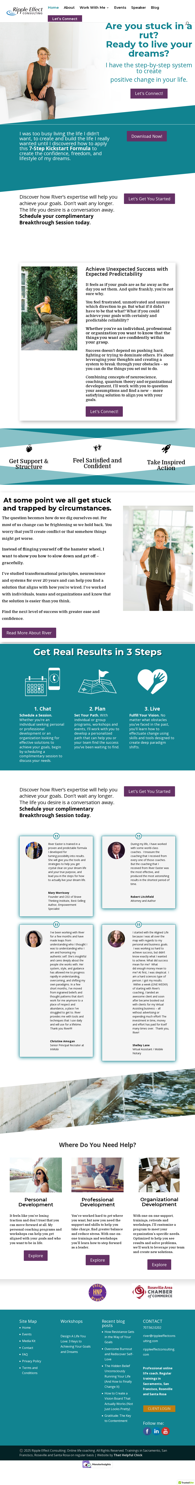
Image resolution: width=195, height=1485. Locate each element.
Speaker (138, 8)
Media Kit (28, 1341)
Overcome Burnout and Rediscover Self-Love (119, 1354)
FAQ (25, 1354)
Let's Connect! (149, 93)
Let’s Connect (64, 19)
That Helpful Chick (128, 1455)
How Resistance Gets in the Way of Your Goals (119, 1337)
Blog (155, 8)
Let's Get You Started (149, 198)
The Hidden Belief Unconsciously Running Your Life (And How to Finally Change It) (118, 1376)
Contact (27, 1348)
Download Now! (146, 136)
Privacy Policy (31, 1361)
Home (53, 8)
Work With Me (92, 8)
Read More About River (29, 632)
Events (120, 8)
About (69, 8)
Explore (35, 1255)
